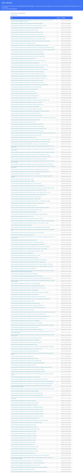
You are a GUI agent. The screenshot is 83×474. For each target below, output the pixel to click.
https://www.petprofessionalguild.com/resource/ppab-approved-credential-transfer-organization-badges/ (30, 141)
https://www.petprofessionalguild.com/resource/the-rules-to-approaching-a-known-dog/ (27, 305)
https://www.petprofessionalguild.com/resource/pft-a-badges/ (22, 179)
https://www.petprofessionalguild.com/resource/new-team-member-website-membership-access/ (29, 25)
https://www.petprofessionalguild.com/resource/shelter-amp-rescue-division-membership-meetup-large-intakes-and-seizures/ (32, 354)
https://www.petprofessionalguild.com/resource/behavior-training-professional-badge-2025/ (28, 362)
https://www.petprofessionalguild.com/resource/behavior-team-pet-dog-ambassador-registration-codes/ (30, 100)
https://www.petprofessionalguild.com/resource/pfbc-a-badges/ (22, 181)
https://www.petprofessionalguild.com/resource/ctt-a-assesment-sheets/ (24, 89)
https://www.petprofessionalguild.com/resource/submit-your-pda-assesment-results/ (26, 422)
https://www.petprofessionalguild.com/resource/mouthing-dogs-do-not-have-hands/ (26, 322)
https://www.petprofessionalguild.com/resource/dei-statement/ (22, 309)
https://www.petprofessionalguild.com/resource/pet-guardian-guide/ (23, 424)
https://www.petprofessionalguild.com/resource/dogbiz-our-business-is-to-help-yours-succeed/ (28, 190)
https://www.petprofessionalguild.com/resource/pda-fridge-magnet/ (23, 442)
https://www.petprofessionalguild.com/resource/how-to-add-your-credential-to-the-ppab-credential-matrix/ (31, 139)
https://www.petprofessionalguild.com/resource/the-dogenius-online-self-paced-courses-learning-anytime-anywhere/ (32, 220)
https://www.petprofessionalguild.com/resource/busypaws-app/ (22, 234)
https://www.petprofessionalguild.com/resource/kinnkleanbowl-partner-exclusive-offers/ (27, 124)
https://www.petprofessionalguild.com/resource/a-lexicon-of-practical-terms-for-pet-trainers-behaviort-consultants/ (32, 346)
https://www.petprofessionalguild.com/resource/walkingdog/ (22, 253)
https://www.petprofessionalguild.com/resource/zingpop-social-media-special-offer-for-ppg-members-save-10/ (31, 278)
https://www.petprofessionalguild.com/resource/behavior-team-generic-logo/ (25, 95)
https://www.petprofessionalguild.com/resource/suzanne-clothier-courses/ (24, 257)
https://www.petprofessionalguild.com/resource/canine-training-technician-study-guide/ (27, 80)
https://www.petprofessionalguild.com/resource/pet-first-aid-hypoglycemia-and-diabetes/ (27, 285)
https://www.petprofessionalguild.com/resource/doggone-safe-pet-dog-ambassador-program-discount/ (30, 316)
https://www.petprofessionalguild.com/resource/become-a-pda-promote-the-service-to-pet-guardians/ (30, 455)
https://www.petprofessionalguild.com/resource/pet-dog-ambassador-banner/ (25, 429)
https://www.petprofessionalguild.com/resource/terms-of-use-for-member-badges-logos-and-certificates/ (30, 298)
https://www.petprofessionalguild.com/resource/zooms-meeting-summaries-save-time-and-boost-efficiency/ (31, 156)
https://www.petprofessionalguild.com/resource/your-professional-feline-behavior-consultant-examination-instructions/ (33, 152)
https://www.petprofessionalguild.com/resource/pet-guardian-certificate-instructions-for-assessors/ (29, 420)
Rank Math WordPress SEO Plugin (25, 6)
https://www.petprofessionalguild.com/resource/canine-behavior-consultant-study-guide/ (27, 67)
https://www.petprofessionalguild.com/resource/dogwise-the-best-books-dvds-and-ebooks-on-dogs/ (30, 222)
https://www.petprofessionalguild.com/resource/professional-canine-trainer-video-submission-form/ (29, 69)
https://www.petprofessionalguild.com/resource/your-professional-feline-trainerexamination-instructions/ (30, 154)
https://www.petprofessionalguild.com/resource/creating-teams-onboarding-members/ (27, 23)
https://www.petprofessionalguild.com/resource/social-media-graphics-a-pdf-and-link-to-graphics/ (29, 467)
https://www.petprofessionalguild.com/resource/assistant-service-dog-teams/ (25, 119)
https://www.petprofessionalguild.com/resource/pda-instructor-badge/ (24, 426)
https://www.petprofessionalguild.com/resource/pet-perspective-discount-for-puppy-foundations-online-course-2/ (32, 266)
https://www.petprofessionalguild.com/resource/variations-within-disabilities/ (25, 106)
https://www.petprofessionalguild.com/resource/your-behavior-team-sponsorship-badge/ (27, 54)
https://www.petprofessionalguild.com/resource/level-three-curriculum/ (24, 435)
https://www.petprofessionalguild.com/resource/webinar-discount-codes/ (24, 358)
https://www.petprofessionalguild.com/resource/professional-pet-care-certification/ (26, 135)
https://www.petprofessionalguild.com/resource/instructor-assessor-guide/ (24, 446)
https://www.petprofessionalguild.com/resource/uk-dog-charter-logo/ (23, 365)
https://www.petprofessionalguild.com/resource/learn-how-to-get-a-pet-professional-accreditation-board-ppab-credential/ (32, 176)
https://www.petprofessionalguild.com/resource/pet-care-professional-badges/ (25, 283)
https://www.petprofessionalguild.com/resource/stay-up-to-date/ (23, 469)
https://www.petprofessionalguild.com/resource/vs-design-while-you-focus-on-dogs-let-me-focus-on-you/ (30, 192)
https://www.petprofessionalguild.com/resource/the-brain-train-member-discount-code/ (27, 130)
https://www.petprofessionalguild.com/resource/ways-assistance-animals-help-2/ (26, 113)
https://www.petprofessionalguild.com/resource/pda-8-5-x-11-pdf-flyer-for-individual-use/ (27, 462)
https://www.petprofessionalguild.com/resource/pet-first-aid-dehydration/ (24, 290)
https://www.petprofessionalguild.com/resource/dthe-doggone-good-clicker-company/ (27, 218)
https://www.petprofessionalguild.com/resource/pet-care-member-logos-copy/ (25, 303)
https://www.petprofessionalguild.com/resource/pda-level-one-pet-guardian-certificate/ (27, 407)
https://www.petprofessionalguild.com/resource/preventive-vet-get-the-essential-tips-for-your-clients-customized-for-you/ (33, 230)
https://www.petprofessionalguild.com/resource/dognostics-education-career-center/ (26, 102)
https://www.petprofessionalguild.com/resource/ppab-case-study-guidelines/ (25, 340)
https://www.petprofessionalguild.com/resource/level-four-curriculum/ (23, 437)
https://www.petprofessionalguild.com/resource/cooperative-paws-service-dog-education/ (27, 232)
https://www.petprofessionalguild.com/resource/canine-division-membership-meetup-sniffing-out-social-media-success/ (33, 132)
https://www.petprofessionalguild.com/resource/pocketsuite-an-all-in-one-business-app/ (27, 203)
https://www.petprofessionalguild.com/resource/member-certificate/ (23, 58)
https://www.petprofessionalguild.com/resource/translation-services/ (23, 137)
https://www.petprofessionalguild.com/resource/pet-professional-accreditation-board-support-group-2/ (30, 171)
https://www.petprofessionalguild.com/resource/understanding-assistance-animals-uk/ (27, 115)
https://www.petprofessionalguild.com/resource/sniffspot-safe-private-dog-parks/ (26, 196)
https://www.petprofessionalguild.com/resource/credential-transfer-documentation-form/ (27, 104)
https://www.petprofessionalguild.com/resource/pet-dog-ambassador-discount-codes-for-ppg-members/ (30, 246)
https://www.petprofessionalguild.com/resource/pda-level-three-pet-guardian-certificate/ (27, 411)
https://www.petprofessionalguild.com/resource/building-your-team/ (23, 43)
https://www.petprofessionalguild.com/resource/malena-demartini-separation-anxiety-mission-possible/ (30, 207)
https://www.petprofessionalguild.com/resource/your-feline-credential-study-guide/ (26, 342)
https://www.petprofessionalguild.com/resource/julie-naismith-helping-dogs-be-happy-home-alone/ (29, 214)
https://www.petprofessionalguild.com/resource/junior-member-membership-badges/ (26, 27)
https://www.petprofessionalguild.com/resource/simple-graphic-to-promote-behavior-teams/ (28, 38)
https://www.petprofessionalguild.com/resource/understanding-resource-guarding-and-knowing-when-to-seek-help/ (32, 325)
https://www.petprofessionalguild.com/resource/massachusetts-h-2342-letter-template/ (27, 51)
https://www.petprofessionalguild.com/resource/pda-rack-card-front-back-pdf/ (25, 465)
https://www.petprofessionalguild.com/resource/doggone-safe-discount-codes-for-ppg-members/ (29, 248)
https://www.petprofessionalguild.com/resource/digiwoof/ (21, 225)
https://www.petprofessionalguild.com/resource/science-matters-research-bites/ (25, 198)
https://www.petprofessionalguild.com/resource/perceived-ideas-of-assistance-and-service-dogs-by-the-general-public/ (33, 117)
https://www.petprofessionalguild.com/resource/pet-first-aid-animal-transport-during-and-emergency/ (30, 292)
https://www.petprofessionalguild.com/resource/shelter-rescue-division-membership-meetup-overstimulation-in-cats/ (32, 47)
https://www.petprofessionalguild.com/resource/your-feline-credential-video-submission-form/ (28, 314)
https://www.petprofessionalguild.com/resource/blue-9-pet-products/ (23, 240)
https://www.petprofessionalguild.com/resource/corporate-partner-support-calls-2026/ (27, 34)
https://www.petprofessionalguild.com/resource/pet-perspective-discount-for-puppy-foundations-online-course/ (31, 264)
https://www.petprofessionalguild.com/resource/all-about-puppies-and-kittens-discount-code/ (28, 296)
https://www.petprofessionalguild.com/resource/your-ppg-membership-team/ (25, 62)
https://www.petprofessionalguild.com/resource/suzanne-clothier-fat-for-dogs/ (25, 255)
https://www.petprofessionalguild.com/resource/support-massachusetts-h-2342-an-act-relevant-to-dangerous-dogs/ (32, 49)
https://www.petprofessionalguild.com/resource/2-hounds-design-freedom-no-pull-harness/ (28, 244)
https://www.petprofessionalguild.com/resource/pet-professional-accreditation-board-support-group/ (29, 169)
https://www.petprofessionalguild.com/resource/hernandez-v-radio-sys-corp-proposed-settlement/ (29, 143)
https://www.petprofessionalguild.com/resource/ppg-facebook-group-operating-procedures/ (28, 371)
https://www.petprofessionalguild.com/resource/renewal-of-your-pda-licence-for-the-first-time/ (28, 471)
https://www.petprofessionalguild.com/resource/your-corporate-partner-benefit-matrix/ (27, 395)
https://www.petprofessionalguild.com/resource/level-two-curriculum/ (23, 433)
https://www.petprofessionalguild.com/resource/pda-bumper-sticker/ (23, 440)
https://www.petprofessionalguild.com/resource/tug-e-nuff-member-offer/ (24, 273)
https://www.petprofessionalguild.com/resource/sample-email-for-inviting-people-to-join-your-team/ (29, 45)
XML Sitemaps (13, 8)
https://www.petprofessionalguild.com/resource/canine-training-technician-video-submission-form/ (29, 78)
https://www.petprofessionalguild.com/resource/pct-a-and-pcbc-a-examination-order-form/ (28, 73)
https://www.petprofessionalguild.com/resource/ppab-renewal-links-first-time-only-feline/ (27, 185)
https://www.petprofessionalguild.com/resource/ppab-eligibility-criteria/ (24, 344)
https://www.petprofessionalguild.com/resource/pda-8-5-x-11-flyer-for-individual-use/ (27, 460)
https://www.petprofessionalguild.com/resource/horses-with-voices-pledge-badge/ (26, 360)
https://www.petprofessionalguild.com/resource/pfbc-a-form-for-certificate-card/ (26, 183)
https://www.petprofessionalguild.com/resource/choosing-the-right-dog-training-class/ (27, 329)
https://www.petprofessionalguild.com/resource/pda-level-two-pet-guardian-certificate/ (27, 409)
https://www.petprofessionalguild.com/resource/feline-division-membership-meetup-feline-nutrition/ (29, 379)
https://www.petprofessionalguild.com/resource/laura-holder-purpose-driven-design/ (26, 209)
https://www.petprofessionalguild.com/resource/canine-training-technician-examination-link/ (28, 82)
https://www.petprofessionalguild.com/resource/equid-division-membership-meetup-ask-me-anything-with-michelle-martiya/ (32, 374)
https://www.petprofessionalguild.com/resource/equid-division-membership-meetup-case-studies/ (29, 158)
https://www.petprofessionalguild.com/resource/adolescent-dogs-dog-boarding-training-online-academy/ (30, 227)
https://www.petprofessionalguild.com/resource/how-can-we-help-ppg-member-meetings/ (27, 126)
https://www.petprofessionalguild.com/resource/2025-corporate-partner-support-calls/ (27, 32)
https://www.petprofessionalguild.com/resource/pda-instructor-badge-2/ (24, 405)
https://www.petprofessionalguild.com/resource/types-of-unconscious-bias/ (25, 402)
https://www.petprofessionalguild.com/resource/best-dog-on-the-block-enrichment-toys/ (27, 242)
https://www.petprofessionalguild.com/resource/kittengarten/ (22, 356)
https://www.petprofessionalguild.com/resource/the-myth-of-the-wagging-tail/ (25, 320)
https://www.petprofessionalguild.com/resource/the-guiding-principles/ (24, 93)
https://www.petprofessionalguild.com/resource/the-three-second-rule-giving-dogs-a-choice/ (28, 307)
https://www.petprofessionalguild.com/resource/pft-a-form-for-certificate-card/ (25, 173)
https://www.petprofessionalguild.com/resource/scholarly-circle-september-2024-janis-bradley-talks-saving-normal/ (32, 381)
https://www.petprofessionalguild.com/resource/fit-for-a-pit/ (22, 216)
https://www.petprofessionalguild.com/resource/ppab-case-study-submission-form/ (26, 348)
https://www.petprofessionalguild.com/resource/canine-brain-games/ (23, 268)
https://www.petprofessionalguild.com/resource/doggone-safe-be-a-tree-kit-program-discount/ (28, 318)
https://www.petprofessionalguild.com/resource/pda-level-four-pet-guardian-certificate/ (27, 413)
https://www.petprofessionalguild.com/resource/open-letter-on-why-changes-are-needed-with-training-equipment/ (32, 383)
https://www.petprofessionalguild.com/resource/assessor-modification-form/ (25, 418)
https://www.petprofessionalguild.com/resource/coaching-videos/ (23, 91)
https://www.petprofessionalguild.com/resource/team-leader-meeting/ (23, 97)
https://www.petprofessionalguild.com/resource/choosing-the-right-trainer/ (24, 327)
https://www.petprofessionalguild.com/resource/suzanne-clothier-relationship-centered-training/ (28, 194)
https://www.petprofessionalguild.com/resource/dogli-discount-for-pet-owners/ (25, 376)
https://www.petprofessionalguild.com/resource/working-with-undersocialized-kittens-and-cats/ (28, 128)
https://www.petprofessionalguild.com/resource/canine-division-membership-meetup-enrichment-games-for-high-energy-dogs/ (32, 398)
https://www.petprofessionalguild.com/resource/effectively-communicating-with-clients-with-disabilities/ (30, 111)
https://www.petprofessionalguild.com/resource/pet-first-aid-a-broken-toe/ (25, 294)
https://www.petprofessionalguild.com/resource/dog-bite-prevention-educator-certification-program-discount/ (31, 367)
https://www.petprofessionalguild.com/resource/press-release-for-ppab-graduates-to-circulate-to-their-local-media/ (32, 187)
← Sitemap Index (13, 15)
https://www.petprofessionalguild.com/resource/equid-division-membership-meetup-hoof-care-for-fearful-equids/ (32, 164)
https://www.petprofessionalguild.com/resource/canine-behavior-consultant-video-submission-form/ (29, 65)
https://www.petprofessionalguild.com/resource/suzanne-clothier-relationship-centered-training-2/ (29, 259)
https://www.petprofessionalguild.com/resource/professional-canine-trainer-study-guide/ (27, 71)
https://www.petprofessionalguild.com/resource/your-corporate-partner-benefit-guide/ (27, 393)
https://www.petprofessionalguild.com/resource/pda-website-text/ (23, 453)
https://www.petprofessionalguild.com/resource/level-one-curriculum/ (23, 431)
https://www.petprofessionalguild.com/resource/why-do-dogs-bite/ (23, 400)
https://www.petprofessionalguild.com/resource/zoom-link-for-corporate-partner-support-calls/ (28, 60)
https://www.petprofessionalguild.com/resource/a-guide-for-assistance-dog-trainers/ (26, 108)
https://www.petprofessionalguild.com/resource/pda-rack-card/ (22, 444)
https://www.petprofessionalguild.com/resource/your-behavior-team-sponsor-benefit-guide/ (28, 56)
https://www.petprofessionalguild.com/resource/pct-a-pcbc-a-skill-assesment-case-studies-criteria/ (29, 84)
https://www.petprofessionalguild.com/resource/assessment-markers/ (24, 448)
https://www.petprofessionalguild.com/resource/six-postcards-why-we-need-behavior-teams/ (28, 36)
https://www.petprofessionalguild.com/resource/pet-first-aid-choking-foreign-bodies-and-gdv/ (28, 287)
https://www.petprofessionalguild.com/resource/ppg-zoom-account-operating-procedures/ (27, 369)
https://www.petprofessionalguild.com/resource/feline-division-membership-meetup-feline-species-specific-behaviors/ (33, 388)
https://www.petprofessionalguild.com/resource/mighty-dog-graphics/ (24, 205)
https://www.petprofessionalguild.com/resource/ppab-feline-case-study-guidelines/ (26, 337)
